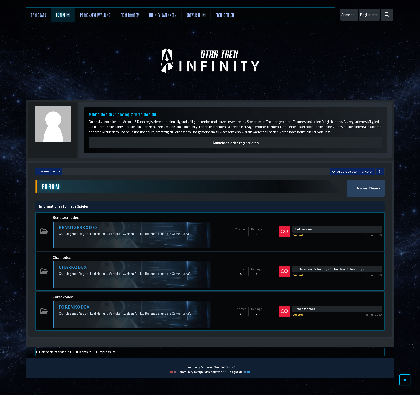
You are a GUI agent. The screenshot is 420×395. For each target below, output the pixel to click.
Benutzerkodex (66, 217)
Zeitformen (303, 229)
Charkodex (62, 257)
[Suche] (387, 15)
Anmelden (349, 14)
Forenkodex (63, 297)
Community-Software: (210, 367)
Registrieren (369, 14)
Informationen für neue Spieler (63, 206)
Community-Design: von (210, 371)
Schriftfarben (305, 308)
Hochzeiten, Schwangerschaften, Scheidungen (330, 269)
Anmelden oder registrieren (235, 143)
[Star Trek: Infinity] (210, 61)
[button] (380, 172)
